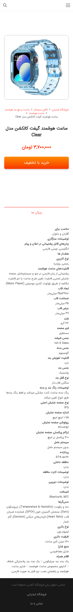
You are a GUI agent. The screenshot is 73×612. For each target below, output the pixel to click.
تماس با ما (36, 603)
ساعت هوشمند (36, 113)
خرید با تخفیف (36, 162)
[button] (68, 5)
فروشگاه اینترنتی (60, 110)
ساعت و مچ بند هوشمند (17, 110)
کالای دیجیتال (41, 110)
